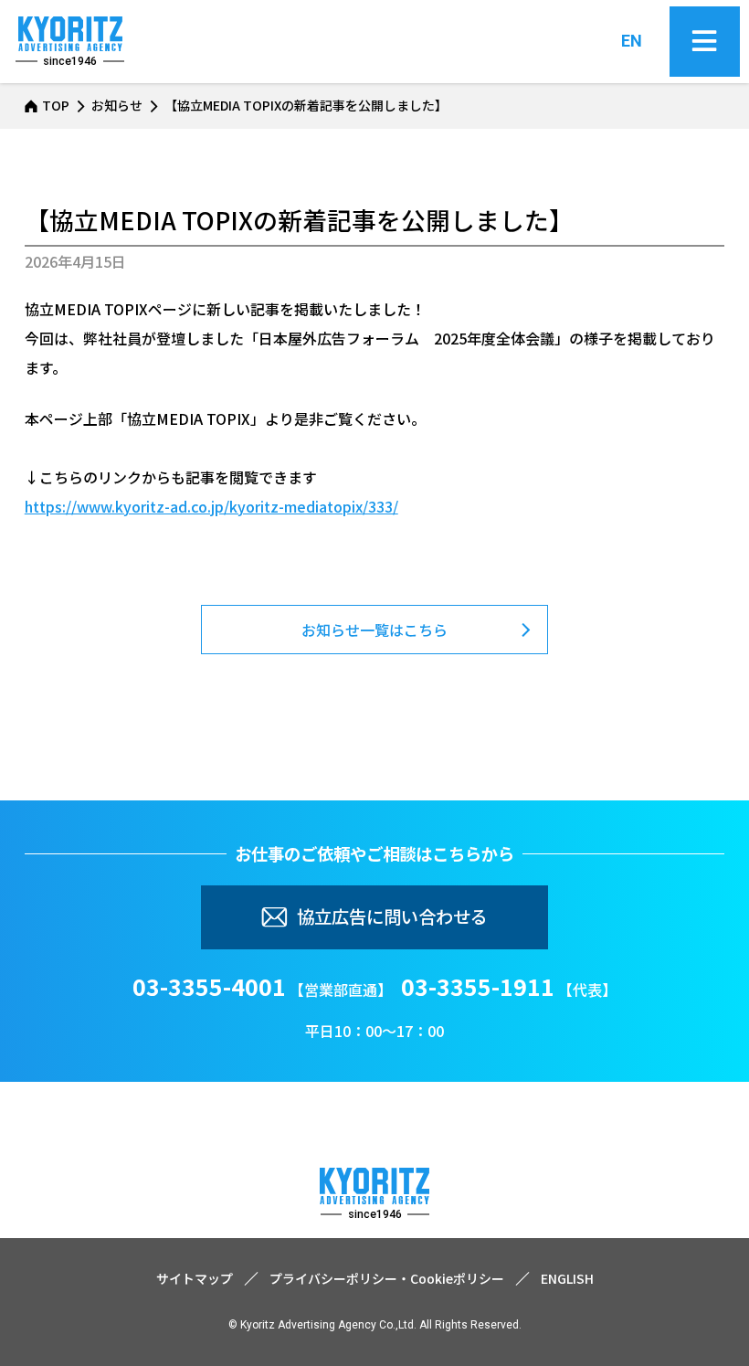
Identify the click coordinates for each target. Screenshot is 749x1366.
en (631, 40)
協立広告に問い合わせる (392, 916)
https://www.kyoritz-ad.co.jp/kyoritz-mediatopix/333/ (211, 506)
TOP (55, 105)
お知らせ (116, 105)
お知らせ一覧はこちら (374, 630)
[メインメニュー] (705, 41)
